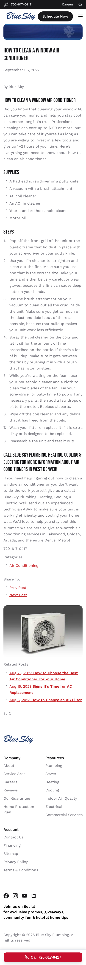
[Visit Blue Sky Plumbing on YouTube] (24, 895)
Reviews (10, 790)
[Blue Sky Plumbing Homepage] (20, 16)
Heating (52, 782)
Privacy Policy (15, 862)
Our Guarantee (16, 798)
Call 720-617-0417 (46, 957)
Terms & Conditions (20, 870)
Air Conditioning (23, 565)
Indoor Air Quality (61, 798)
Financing (12, 845)
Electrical (53, 806)
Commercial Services (64, 815)
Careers (10, 782)
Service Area (14, 774)
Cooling (52, 790)
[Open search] (80, 5)
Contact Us (13, 837)
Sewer (50, 774)
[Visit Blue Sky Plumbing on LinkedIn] (33, 895)
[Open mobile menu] (80, 16)
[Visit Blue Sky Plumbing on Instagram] (15, 895)
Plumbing (53, 765)
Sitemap (10, 853)
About (8, 765)
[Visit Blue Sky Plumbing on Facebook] (6, 895)
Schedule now (55, 16)
